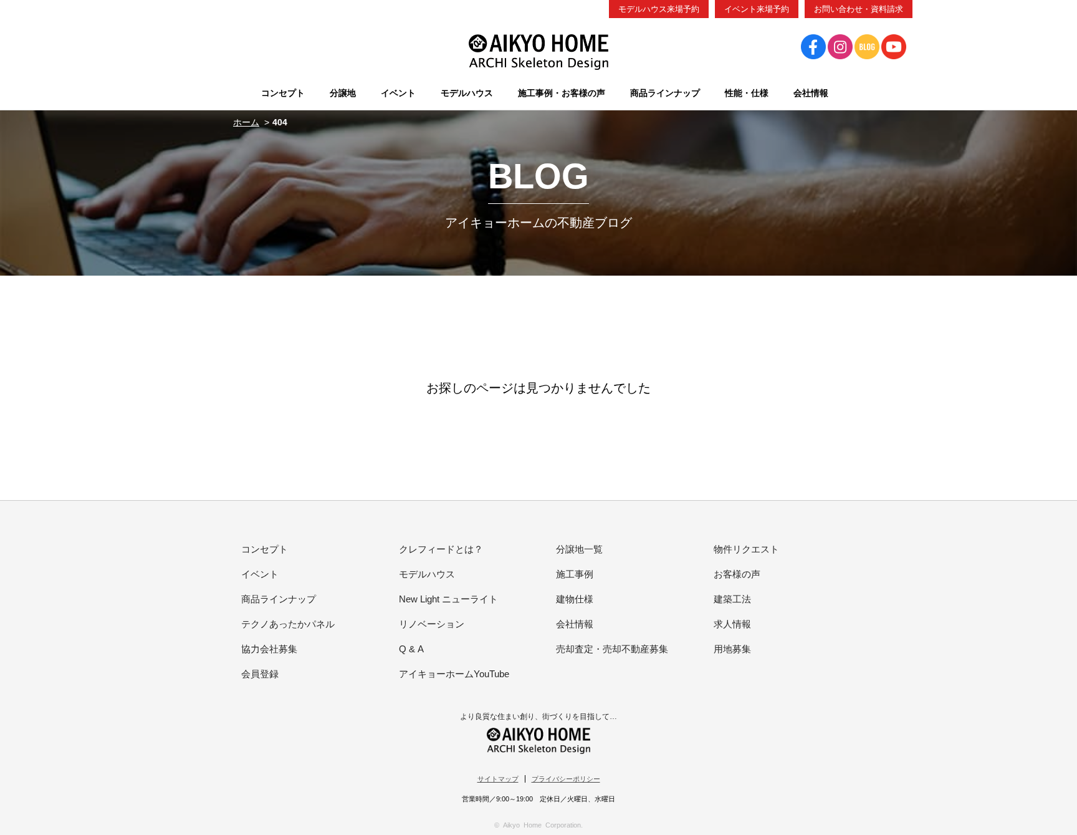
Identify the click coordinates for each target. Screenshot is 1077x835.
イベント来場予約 (756, 9)
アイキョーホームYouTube (454, 673)
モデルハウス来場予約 (658, 9)
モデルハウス (427, 574)
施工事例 (574, 574)
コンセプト (264, 549)
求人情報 (732, 624)
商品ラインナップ (278, 599)
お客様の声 (737, 574)
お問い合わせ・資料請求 (858, 9)
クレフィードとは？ (441, 549)
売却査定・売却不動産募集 (612, 649)
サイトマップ (498, 779)
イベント (260, 574)
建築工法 (732, 599)
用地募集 (732, 649)
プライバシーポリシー (566, 779)
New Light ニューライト (448, 599)
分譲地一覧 (579, 549)
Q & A (411, 649)
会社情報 (574, 624)
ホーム (246, 122)
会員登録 (260, 673)
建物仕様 (574, 599)
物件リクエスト (746, 549)
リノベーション (431, 624)
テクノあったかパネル (288, 624)
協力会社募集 (269, 649)
